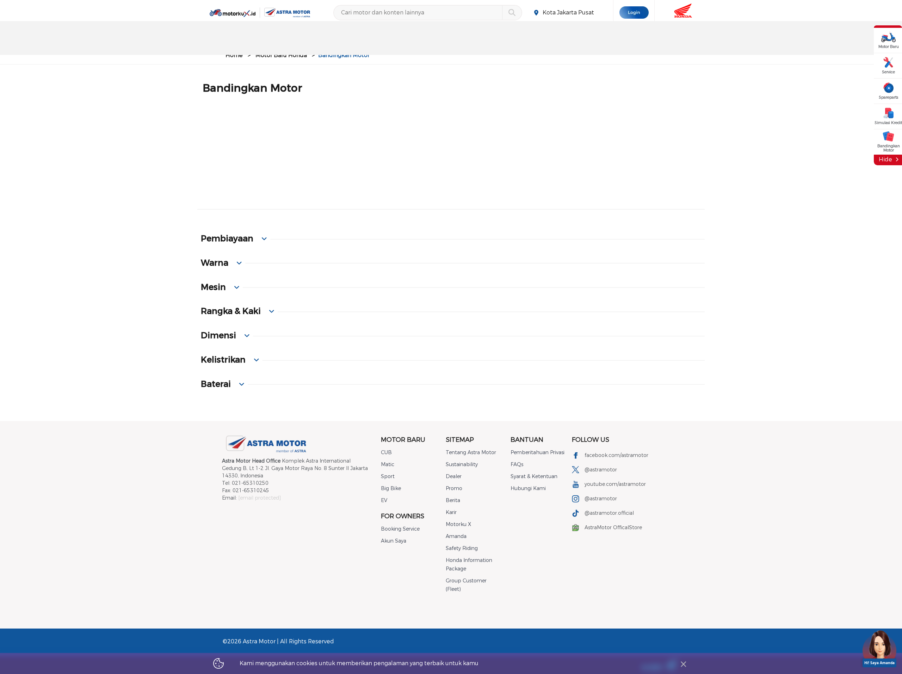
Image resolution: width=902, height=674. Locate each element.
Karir (451, 512)
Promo (454, 488)
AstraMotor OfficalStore (613, 527)
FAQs (517, 464)
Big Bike (391, 488)
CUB (386, 452)
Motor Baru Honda (281, 55)
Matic (387, 464)
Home (234, 55)
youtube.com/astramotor (615, 484)
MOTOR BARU (403, 439)
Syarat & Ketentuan (534, 476)
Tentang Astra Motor (471, 452)
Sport (388, 476)
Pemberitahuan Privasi (537, 452)
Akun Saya (393, 541)
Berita (453, 500)
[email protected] (259, 498)
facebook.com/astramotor (616, 455)
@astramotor (601, 469)
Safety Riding (462, 548)
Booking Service (400, 529)
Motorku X (458, 524)
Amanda (456, 536)
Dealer (454, 476)
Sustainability (462, 464)
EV (384, 500)
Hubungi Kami (528, 488)
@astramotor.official (609, 513)
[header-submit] (511, 13)
